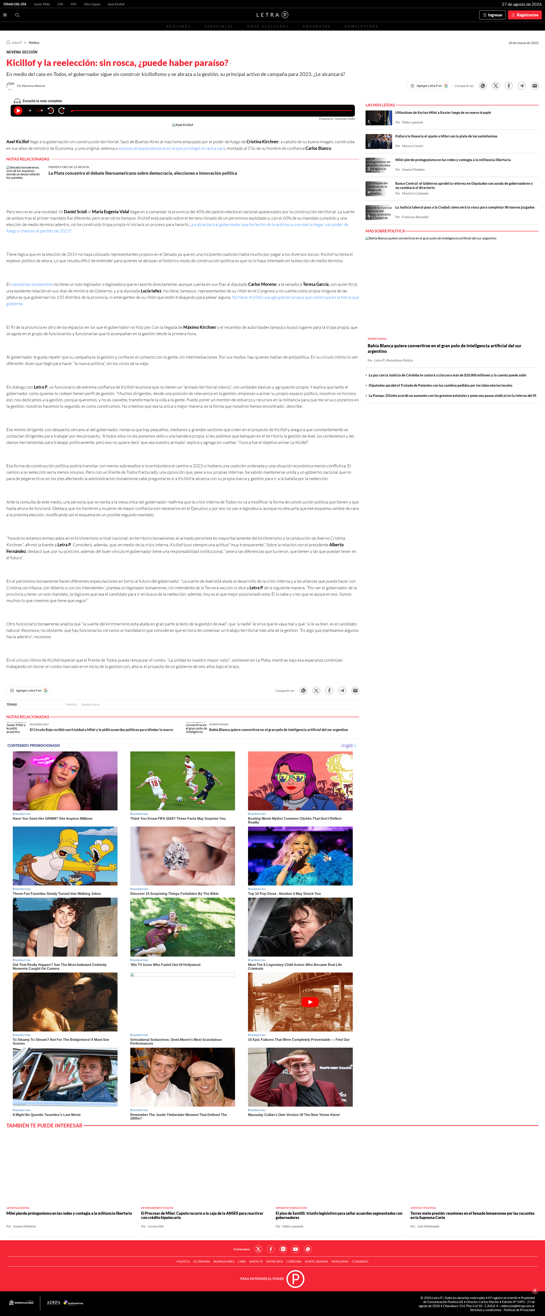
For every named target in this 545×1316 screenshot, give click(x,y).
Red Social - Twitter (258, 1249)
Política (34, 42)
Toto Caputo (92, 4)
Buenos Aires (90, 704)
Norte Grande (316, 1261)
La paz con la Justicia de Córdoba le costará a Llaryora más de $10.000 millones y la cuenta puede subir (448, 375)
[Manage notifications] (535, 1290)
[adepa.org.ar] (53, 1303)
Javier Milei (42, 4)
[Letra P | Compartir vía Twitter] (495, 85)
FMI (73, 4)
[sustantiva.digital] (73, 1303)
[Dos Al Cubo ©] (22, 1303)
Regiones (179, 26)
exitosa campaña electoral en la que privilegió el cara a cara (172, 148)
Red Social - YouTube (295, 1249)
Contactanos (241, 1249)
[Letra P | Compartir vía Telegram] (521, 85)
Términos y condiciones (486, 1310)
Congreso (360, 1261)
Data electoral (268, 26)
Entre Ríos (274, 1261)
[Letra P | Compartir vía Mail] (534, 85)
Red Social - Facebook (270, 1249)
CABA (242, 1261)
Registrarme (527, 15)
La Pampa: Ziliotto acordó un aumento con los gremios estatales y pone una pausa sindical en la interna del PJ (452, 395)
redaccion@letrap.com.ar (518, 1306)
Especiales (219, 26)
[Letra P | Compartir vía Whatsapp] (482, 85)
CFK (60, 4)
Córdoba (293, 1261)
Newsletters (361, 26)
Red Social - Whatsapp (307, 1249)
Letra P (17, 42)
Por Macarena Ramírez (31, 85)
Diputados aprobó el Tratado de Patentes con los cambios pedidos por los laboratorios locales (440, 385)
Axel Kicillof (116, 4)
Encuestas (317, 26)
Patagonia (340, 1261)
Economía (202, 1261)
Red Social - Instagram (283, 1249)
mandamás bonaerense (31, 284)
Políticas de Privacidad (519, 1310)
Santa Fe (256, 1261)
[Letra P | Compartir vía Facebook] (508, 85)
